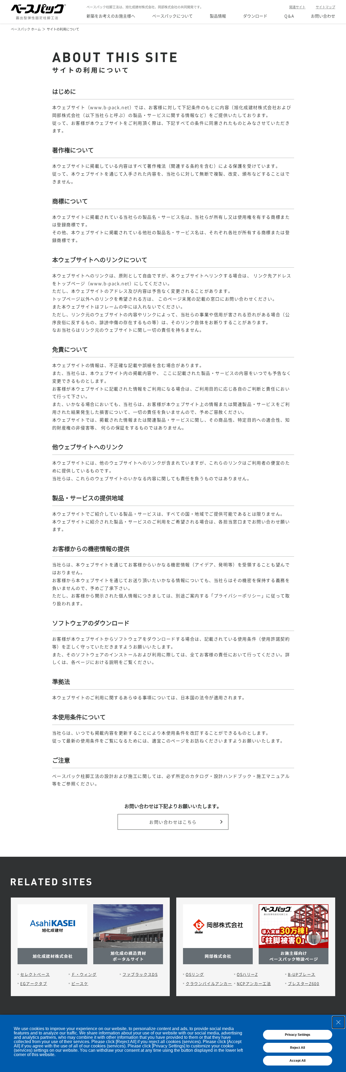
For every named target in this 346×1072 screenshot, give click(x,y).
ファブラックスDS (140, 974)
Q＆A (289, 16)
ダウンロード (255, 16)
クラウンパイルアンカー (209, 983)
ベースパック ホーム (26, 29)
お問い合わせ (323, 16)
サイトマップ (325, 7)
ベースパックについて (172, 16)
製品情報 (218, 16)
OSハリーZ (247, 974)
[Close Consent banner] (338, 1022)
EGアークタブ (33, 983)
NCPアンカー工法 (254, 983)
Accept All (297, 1061)
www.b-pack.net (109, 107)
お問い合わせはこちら (173, 822)
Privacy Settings (297, 1035)
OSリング (195, 974)
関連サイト (297, 7)
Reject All (297, 1048)
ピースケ (79, 983)
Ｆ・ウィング (84, 974)
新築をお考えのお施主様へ (110, 16)
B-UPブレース (301, 974)
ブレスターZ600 (303, 983)
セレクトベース (35, 974)
